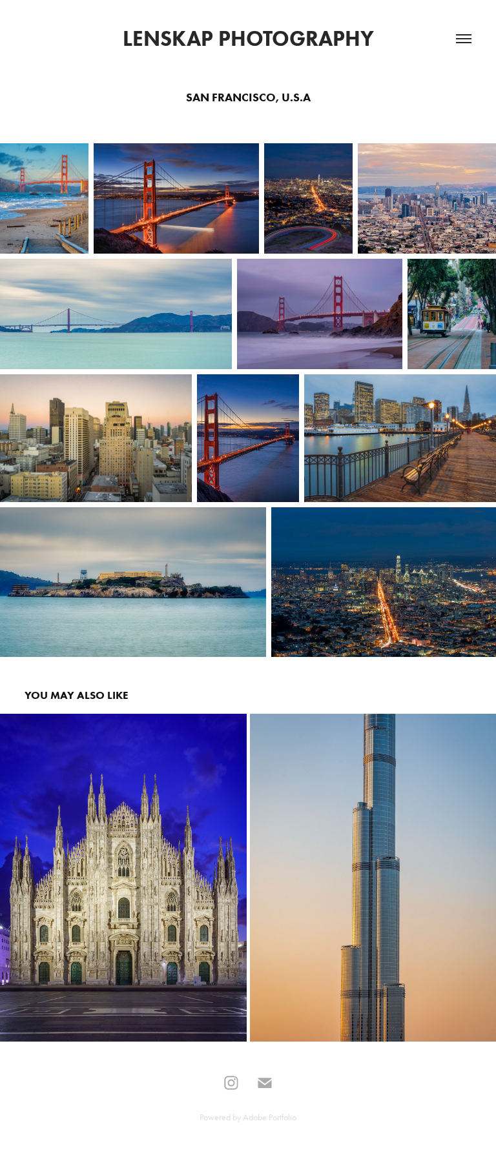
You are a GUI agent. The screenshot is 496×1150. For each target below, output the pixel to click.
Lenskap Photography (248, 38)
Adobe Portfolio (269, 1117)
